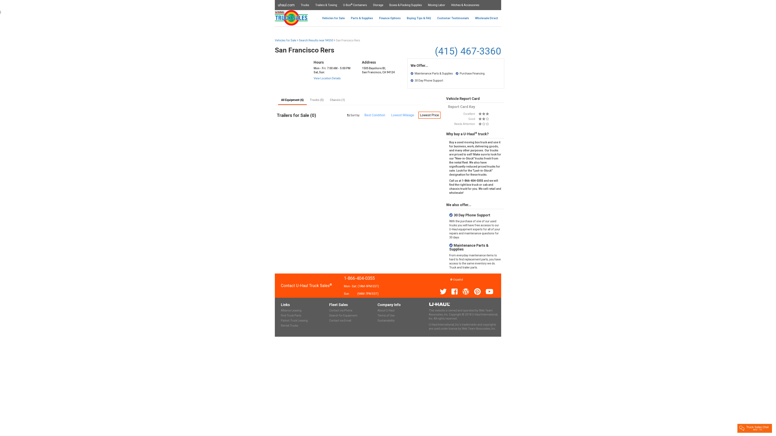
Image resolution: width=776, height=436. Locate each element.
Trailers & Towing (326, 5)
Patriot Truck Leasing (294, 320)
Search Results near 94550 (316, 40)
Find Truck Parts (291, 315)
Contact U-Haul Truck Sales (306, 285)
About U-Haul (385, 310)
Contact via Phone (340, 310)
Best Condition (374, 115)
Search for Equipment (343, 315)
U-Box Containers (355, 5)
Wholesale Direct (486, 18)
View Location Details (327, 78)
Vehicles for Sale (333, 18)
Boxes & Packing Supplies (405, 5)
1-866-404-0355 (359, 278)
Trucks (305, 5)
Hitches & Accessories (465, 5)
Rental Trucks (289, 325)
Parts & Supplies (362, 18)
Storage (378, 5)
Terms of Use (386, 315)
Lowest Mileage (402, 115)
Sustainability (386, 320)
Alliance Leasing (291, 310)
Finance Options (390, 18)
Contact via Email (340, 320)
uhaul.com (286, 5)
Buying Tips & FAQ (419, 18)
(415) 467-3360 (468, 51)
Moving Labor (436, 5)
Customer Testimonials (453, 18)
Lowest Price (429, 115)
